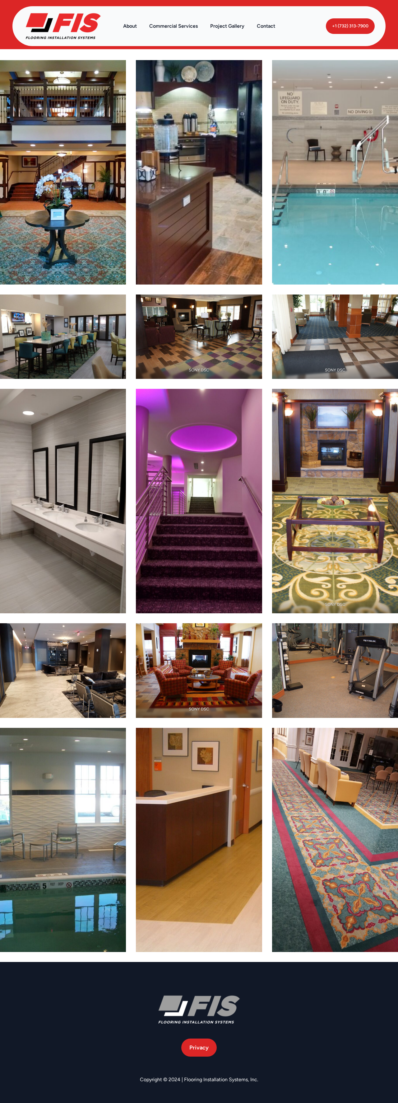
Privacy (199, 1047)
